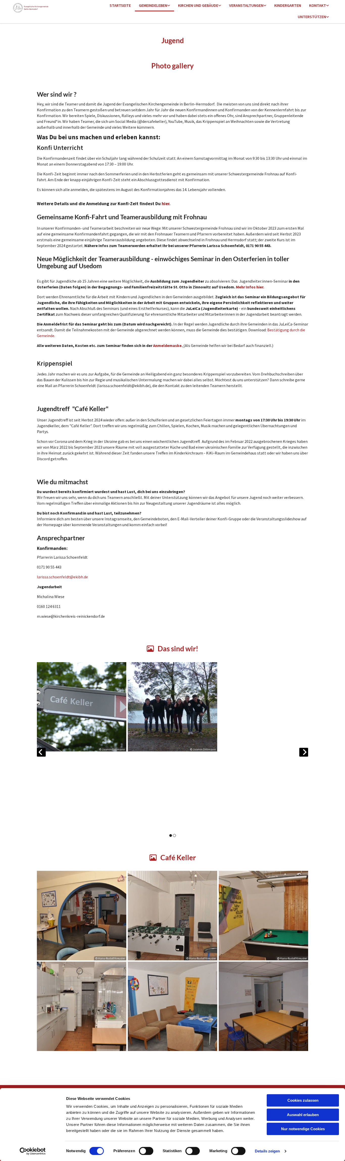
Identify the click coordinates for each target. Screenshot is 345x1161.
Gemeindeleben (153, 5)
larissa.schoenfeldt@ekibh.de (62, 576)
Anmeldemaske (167, 345)
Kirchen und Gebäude (198, 5)
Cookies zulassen (302, 1100)
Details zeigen (267, 1151)
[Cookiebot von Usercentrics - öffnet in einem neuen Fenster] (33, 1151)
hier (165, 203)
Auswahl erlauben (303, 1115)
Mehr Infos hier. (250, 286)
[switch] (146, 1151)
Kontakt (317, 5)
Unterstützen (312, 16)
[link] (154, 5)
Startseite (120, 5)
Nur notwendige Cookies (303, 1129)
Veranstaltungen (246, 5)
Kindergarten (287, 5)
